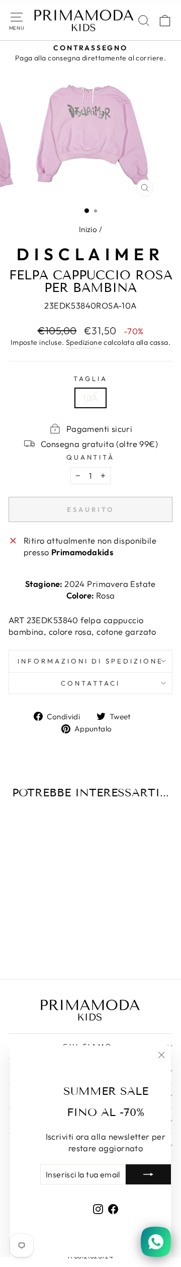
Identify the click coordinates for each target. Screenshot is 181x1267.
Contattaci (90, 683)
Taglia (90, 379)
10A (90, 398)
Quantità (90, 457)
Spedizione (84, 342)
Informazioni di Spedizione (90, 661)
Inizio (88, 229)
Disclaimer (90, 254)
